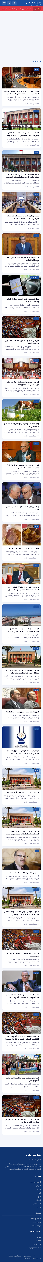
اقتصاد (37, 152)
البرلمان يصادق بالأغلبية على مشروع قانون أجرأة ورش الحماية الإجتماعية (22, 383)
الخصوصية (28, 1258)
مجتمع (37, 526)
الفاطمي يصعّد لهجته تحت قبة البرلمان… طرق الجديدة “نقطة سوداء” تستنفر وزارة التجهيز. (23, 135)
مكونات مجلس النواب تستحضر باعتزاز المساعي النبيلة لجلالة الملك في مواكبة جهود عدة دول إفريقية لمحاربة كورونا (23, 834)
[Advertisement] (21, 34)
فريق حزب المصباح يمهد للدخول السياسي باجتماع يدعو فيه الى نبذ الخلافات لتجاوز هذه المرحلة (22, 753)
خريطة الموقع (36, 1225)
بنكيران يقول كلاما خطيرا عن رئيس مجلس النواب (22, 508)
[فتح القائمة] (4, 3)
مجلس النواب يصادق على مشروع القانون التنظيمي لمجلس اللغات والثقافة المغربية (22, 1038)
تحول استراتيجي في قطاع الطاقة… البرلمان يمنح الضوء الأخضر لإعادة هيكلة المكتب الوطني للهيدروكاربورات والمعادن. (22, 177)
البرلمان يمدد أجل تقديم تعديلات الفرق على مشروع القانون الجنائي (22, 1121)
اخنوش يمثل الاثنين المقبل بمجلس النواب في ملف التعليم (22, 259)
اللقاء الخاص (37, 1203)
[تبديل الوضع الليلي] (9, 3)
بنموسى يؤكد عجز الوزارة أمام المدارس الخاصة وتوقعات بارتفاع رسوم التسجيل (23, 588)
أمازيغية (38, 1185)
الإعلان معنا (37, 1244)
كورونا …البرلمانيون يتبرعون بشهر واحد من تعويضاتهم (22, 955)
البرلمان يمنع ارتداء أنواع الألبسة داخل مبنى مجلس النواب (22, 342)
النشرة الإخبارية (36, 1218)
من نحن (38, 1237)
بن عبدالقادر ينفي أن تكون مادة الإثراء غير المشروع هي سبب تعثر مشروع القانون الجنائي (22, 997)
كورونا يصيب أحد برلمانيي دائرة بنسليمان (23, 792)
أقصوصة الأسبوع (35, 1182)
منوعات (36, 648)
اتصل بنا (38, 1240)
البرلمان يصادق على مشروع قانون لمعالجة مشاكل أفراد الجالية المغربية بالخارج (22, 672)
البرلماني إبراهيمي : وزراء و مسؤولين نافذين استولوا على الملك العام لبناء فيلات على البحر (22, 631)
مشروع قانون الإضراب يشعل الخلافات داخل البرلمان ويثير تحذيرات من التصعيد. (22, 217)
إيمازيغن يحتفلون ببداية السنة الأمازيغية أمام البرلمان (22, 1079)
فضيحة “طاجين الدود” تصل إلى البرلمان (24, 548)
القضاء (38, 1200)
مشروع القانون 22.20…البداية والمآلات (24, 872)
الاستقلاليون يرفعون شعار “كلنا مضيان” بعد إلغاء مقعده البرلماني (23, 466)
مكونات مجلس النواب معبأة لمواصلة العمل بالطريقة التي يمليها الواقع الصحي (21, 913)
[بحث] (14, 3)
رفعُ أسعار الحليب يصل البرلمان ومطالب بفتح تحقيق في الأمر (21, 425)
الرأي (37, 851)
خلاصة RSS (37, 1222)
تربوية (37, 69)
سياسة (37, 111)
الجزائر (39, 1193)
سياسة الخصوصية (35, 1247)
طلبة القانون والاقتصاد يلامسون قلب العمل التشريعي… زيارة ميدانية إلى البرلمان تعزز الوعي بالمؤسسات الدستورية (21, 94)
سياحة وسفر (35, 277)
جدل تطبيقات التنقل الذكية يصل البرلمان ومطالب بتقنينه (23, 300)
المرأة (39, 1207)
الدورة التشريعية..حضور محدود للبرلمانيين (22, 711)
